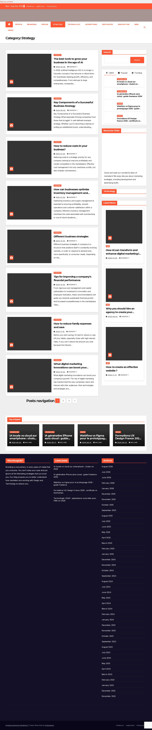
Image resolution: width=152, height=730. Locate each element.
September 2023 (109, 641)
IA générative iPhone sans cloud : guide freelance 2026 (129, 95)
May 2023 (106, 663)
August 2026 (107, 466)
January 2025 (108, 554)
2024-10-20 (60, 372)
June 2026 (106, 477)
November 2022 (109, 696)
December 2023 (109, 625)
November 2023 (109, 630)
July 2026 (106, 472)
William (28, 442)
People (18, 24)
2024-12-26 (60, 284)
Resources (107, 24)
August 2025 (107, 516)
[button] (145, 27)
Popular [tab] (124, 73)
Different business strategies (71, 236)
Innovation (123, 24)
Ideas (10, 30)
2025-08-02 (61, 110)
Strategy (58, 24)
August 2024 (107, 581)
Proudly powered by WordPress (17, 725)
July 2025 (106, 521)
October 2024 (108, 570)
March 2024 (107, 609)
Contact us (30, 6)
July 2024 (106, 587)
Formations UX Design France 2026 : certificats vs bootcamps (128, 121)
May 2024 (106, 598)
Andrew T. (73, 67)
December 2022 (109, 691)
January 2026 (108, 488)
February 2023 (108, 680)
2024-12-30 (60, 241)
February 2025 (108, 548)
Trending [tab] (138, 73)
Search (107, 52)
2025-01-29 (60, 154)
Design (45, 24)
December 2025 (109, 494)
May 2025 (106, 532)
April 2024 (106, 603)
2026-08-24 (17, 442)
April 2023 (106, 669)
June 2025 (106, 527)
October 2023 (107, 636)
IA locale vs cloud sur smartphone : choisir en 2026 (127, 84)
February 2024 (108, 614)
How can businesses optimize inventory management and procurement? (71, 193)
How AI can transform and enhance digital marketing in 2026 (123, 254)
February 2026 (108, 483)
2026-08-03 (122, 442)
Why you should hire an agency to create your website (120, 312)
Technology (74, 24)
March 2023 (107, 674)
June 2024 (106, 592)
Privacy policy (52, 6)
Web (136, 24)
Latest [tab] (111, 73)
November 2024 (109, 565)
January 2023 (108, 685)
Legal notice (40, 6)
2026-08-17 (52, 442)
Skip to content (6, 2)
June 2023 (106, 658)
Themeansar (49, 725)
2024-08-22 (113, 316)
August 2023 (107, 647)
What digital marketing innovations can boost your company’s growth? (70, 367)
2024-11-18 (60, 331)
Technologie (122, 79)
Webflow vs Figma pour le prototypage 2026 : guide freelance (128, 108)
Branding (32, 24)
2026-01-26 (113, 258)
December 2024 (109, 559)
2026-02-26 (61, 67)
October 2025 (107, 505)
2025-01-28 (60, 197)
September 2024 (109, 576)
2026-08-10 (87, 442)
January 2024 (108, 620)
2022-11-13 (112, 375)
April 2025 (106, 538)
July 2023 (106, 652)
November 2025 (109, 499)
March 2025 (107, 543)
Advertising (91, 24)
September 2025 (109, 510)
